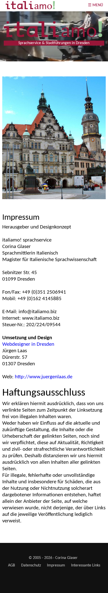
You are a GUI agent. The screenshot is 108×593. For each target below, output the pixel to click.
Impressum (56, 565)
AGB (11, 565)
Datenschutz (31, 565)
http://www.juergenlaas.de (43, 377)
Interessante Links (85, 565)
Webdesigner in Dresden (28, 344)
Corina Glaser (66, 558)
